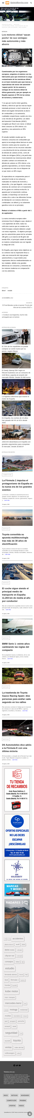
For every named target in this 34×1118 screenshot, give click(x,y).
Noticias (16, 24)
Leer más (7, 500)
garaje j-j (23, 980)
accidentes (18, 938)
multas (8, 1016)
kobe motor (11, 991)
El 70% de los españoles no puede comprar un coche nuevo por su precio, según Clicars (15, 349)
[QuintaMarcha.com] (17, 2)
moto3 (5, 1010)
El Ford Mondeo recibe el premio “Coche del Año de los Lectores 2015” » (17, 306)
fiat (26, 974)
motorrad (23, 1010)
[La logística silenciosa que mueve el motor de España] (16, 386)
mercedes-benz (13, 1003)
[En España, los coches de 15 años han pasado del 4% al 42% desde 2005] (16, 408)
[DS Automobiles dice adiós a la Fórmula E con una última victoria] (17, 728)
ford (6, 980)
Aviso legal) (6, 1076)
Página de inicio (7, 24)
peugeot (12, 1021)
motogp (13, 1009)
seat (14, 1026)
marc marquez (10, 997)
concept (19, 956)
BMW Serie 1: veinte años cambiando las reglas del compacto (16, 646)
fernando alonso (11, 974)
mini (25, 1003)
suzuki (7, 1041)
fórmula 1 (15, 980)
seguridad (11, 1032)
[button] (17, 58)
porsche (21, 1021)
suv (21, 1033)
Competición (7, 474)
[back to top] (29, 1113)
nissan (25, 1016)
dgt (23, 962)
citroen (19, 950)
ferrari (21, 974)
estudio (10, 290)
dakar (18, 962)
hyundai (14, 985)
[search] (31, 3)
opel (6, 1021)
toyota (17, 1040)
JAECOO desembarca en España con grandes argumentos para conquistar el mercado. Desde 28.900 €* (16, 444)
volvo (18, 1053)
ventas (8, 1047)
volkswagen (10, 1053)
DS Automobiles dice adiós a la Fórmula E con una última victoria (16, 748)
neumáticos (17, 1016)
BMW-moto (9, 950)
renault (7, 1026)
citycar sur (9, 955)
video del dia (18, 1047)
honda (7, 985)
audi (17, 944)
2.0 (9, 938)
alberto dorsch (9, 944)
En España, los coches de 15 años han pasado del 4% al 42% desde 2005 (15, 420)
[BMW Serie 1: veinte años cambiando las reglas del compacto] (17, 627)
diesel (3, 290)
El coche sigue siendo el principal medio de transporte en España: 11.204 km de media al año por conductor (16, 594)
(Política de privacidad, (23, 1074)
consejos (9, 961)
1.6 (5, 939)
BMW (23, 944)
